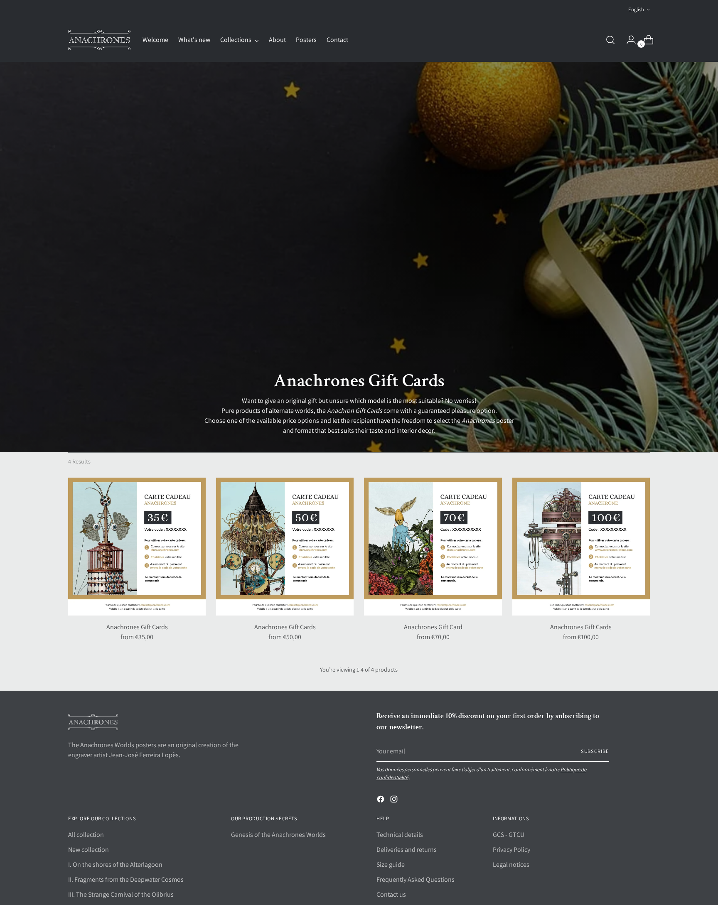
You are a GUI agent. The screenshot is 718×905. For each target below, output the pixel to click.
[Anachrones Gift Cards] (137, 546)
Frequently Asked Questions (415, 879)
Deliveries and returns (406, 849)
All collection (86, 834)
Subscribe (595, 751)
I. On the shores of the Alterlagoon (115, 864)
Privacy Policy (511, 849)
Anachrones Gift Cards (137, 627)
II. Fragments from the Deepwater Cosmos (126, 879)
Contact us (391, 894)
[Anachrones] (99, 40)
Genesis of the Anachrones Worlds (278, 834)
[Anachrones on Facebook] (381, 800)
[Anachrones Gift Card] (433, 546)
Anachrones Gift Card (433, 627)
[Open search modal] (610, 40)
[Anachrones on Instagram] (395, 800)
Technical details (399, 834)
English (636, 9)
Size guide (390, 864)
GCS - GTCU (508, 834)
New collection (88, 849)
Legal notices (511, 864)
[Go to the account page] (628, 40)
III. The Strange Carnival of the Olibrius (121, 894)
